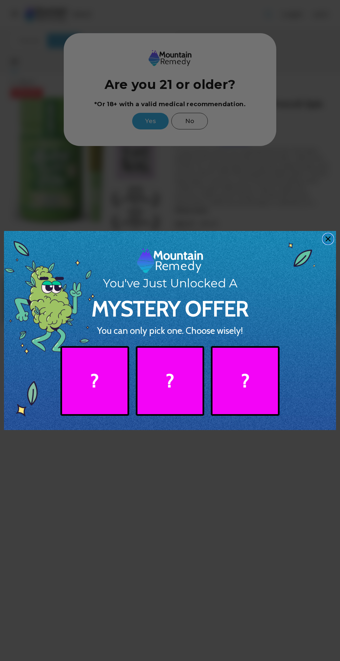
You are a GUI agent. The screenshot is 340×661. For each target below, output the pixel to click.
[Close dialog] (328, 239)
